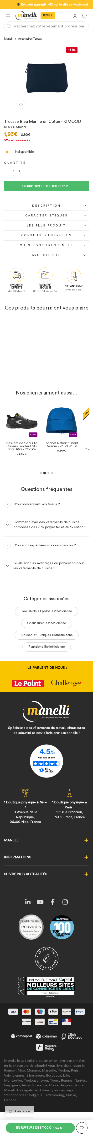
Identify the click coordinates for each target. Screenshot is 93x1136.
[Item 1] (41, 473)
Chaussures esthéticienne (46, 623)
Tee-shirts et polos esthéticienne (46, 611)
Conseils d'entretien (46, 235)
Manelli (8, 38)
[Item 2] (44, 473)
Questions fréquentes (46, 245)
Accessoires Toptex (30, 38)
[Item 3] (48, 473)
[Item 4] (52, 473)
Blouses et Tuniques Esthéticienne (47, 635)
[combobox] (46, 26)
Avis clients (46, 255)
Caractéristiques (46, 215)
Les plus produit (46, 225)
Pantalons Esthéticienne (46, 646)
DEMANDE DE (48, 15)
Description (46, 205)
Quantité (15, 162)
